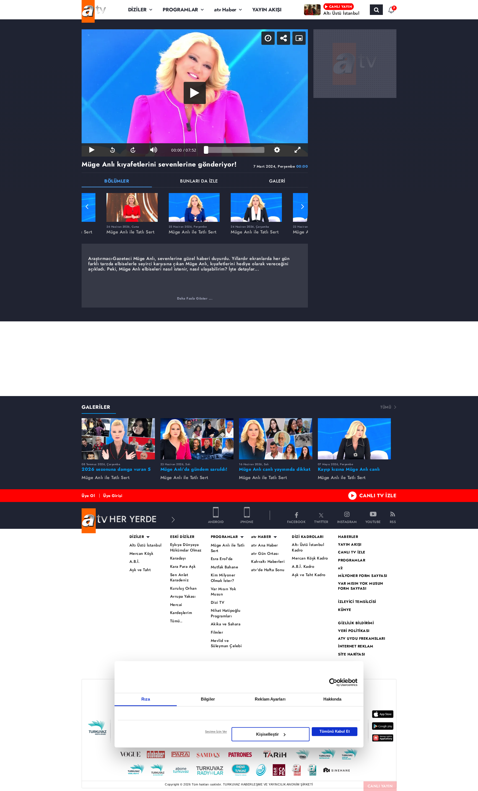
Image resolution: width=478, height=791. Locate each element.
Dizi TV (218, 602)
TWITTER (321, 521)
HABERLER (348, 536)
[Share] (283, 38)
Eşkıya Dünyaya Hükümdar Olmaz (186, 547)
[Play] (195, 93)
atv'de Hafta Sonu (268, 570)
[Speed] (268, 38)
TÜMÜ (385, 407)
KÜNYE (344, 609)
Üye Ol (88, 496)
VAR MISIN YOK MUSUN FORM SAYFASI (360, 586)
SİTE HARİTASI (351, 654)
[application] (195, 93)
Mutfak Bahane (224, 567)
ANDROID (216, 521)
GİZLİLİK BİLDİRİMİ (356, 623)
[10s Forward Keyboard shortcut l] (133, 150)
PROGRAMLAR (180, 9)
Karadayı (178, 558)
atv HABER (261, 536)
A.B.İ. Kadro (303, 566)
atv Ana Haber (264, 545)
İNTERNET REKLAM (355, 646)
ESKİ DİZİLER (182, 536)
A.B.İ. (134, 561)
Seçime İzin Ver (216, 731)
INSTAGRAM (347, 521)
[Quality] (277, 150)
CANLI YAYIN (380, 786)
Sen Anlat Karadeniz (179, 577)
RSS (393, 521)
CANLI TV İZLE (378, 495)
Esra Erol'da (222, 558)
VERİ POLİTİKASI (354, 630)
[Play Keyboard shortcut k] (92, 150)
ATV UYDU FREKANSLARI (361, 638)
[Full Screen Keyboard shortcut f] (297, 150)
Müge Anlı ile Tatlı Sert (228, 548)
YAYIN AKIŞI (267, 9)
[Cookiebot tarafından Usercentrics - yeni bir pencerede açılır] (333, 682)
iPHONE (246, 521)
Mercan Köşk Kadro (310, 558)
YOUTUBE (373, 521)
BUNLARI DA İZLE (199, 181)
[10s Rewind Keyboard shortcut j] (112, 150)
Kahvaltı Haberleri (268, 561)
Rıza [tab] (145, 699)
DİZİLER (137, 9)
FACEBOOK (296, 521)
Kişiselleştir (267, 734)
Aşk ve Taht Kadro (309, 574)
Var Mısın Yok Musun (223, 591)
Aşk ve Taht (140, 570)
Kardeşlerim (181, 612)
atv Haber (225, 9)
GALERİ (277, 181)
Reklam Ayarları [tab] (270, 699)
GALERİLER (96, 407)
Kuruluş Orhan (183, 588)
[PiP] (299, 38)
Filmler (217, 632)
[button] (87, 206)
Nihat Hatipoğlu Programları (226, 613)
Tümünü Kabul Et (334, 731)
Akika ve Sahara (226, 624)
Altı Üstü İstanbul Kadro (308, 547)
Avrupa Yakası (183, 596)
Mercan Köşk (141, 553)
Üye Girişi (112, 496)
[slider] (235, 150)
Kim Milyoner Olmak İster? (223, 578)
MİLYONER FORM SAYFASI (362, 575)
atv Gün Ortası (265, 553)
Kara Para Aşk (183, 566)
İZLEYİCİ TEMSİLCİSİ (357, 601)
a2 (340, 568)
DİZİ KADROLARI (307, 536)
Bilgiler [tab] (208, 699)
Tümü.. (176, 621)
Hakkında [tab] (332, 699)
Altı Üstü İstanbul (145, 545)
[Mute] (153, 150)
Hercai (176, 604)
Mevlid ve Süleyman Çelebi (226, 643)
